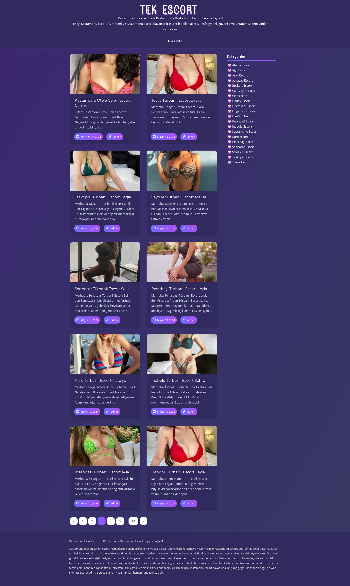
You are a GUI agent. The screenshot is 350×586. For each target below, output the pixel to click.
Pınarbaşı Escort (243, 142)
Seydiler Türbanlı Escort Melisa (178, 197)
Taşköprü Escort (243, 157)
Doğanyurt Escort (244, 111)
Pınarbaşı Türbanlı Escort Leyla (179, 289)
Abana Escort (241, 65)
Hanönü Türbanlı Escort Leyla (178, 472)
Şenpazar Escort (243, 147)
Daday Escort (241, 101)
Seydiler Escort (242, 152)
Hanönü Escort (242, 116)
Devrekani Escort (244, 106)
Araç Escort (240, 75)
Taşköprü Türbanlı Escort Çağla (103, 197)
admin (117, 137)
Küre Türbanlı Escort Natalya (100, 380)
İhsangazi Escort (243, 121)
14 (133, 521)
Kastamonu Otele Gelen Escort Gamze (103, 103)
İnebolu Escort (242, 126)
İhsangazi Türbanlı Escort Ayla (102, 472)
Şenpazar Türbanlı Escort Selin (102, 289)
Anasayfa (175, 41)
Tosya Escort (241, 162)
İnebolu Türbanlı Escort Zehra (178, 380)
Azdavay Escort (242, 80)
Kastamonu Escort (245, 132)
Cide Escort (240, 96)
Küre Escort (240, 137)
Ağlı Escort (239, 70)
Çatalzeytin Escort (244, 91)
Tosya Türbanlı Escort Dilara (176, 100)
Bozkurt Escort (242, 86)
